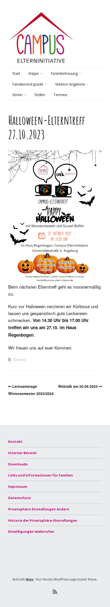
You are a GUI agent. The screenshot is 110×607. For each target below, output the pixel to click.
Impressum (17, 486)
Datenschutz (19, 497)
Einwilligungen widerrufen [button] (31, 531)
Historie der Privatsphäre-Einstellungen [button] (42, 520)
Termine (60, 94)
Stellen (39, 94)
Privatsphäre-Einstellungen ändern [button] (38, 509)
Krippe (33, 73)
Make (30, 579)
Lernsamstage (66, 95)
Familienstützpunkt (27, 84)
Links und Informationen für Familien (40, 475)
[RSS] (55, 591)
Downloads (18, 464)
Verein (17, 94)
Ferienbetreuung (64, 73)
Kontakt (15, 441)
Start (16, 73)
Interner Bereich (22, 452)
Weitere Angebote (70, 84)
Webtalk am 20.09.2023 (78, 386)
